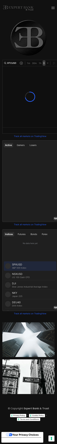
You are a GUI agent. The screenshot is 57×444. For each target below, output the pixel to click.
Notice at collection (16, 440)
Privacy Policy (19, 415)
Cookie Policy (38, 415)
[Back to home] (18, 8)
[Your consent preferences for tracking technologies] (51, 438)
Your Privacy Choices (25, 434)
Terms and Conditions (29, 419)
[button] (53, 8)
